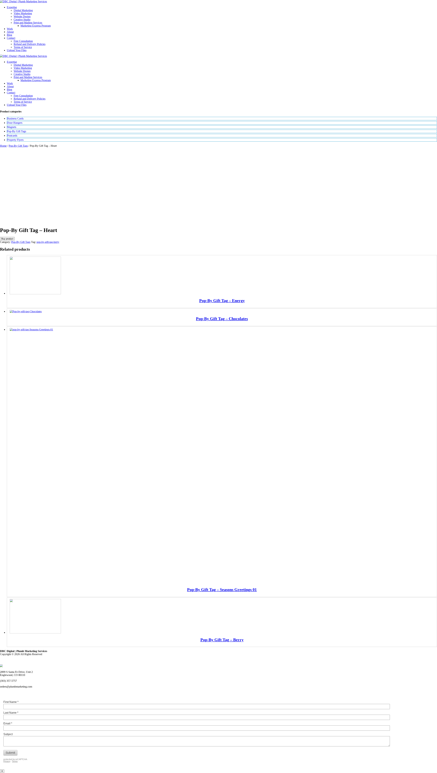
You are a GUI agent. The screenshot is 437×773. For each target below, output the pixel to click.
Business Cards (15, 118)
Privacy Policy (8, 660)
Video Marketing (23, 13)
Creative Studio (22, 19)
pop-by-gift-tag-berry (48, 242)
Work (10, 28)
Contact (11, 38)
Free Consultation (23, 41)
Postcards (12, 135)
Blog (9, 34)
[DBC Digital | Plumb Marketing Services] (23, 1)
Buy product (7, 238)
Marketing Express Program (35, 25)
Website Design (22, 16)
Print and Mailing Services (28, 22)
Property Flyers (15, 139)
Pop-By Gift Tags (16, 131)
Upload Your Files (16, 50)
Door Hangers (14, 122)
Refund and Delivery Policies (29, 44)
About (10, 31)
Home (3, 145)
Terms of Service (23, 47)
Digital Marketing (23, 10)
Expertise (12, 7)
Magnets (11, 127)
